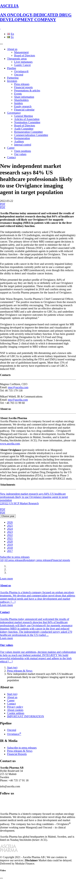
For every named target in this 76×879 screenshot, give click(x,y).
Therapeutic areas (17, 58)
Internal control (22, 144)
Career (10, 147)
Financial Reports (17, 754)
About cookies (15, 709)
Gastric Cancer (22, 65)
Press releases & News (19, 670)
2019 (10, 544)
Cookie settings (15, 713)
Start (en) (12, 667)
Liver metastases (23, 61)
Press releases (21, 84)
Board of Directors (24, 55)
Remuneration (22, 138)
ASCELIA (36, 13)
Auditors (19, 141)
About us (12, 49)
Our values (20, 154)
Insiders (18, 103)
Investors (12, 80)
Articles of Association (26, 119)
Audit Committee (23, 128)
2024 (10, 528)
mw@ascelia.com (18, 399)
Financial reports (23, 87)
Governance (14, 112)
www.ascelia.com (10, 443)
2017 (10, 550)
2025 (10, 525)
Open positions (22, 150)
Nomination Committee (27, 122)
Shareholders (21, 100)
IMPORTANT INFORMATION (25, 716)
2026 (10, 522)
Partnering (13, 77)
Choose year (7, 516)
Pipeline (11, 68)
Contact (11, 157)
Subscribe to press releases (15, 556)
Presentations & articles (27, 90)
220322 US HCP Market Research (19, 503)
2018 (10, 547)
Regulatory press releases (37, 560)
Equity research (22, 106)
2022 (10, 535)
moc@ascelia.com (18, 387)
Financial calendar (24, 109)
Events (18, 93)
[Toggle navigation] (1, 44)
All (2, 560)
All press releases (13, 560)
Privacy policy (15, 706)
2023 (10, 531)
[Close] (1, 878)
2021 (10, 538)
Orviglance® (21, 71)
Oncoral (18, 74)
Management (21, 52)
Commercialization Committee (31, 135)
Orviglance (14, 734)
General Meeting (23, 115)
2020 (10, 541)
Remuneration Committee (28, 131)
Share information (24, 96)
